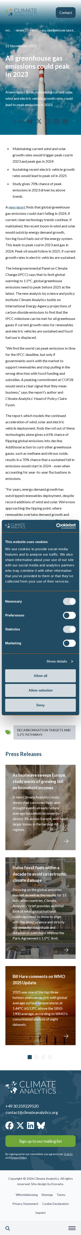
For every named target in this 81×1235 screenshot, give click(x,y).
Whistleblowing (27, 1195)
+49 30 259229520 (21, 1106)
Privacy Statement (25, 1204)
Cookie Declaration (55, 1204)
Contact (65, 12)
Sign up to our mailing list (40, 1141)
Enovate (57, 1184)
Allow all (40, 676)
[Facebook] (9, 1125)
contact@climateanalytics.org (31, 1112)
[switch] (69, 615)
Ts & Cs (68, 1154)
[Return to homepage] (21, 13)
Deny (40, 705)
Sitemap (47, 1195)
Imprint (40, 1213)
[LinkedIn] (30, 1125)
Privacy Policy (18, 1157)
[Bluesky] (41, 1125)
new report (17, 207)
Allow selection (41, 690)
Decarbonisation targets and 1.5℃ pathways (44, 732)
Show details (57, 661)
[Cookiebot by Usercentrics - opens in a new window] (57, 526)
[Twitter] (20, 1125)
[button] (7, 1228)
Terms (60, 1195)
